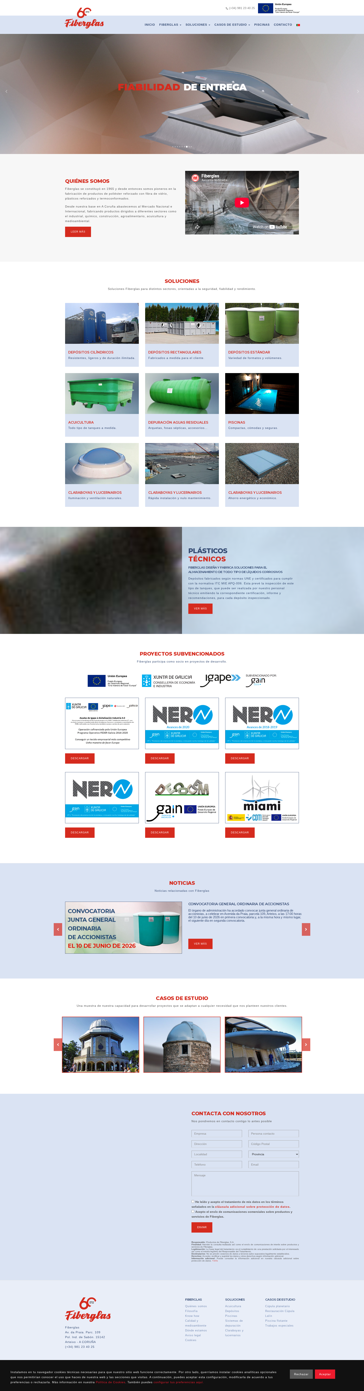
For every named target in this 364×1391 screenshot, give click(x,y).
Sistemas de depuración (234, 1323)
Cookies (191, 1340)
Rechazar (301, 1374)
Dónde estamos (196, 1330)
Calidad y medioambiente (195, 1323)
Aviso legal (193, 1335)
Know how (192, 1315)
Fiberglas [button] (169, 24)
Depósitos (232, 1311)
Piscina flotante (276, 1320)
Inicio (150, 24)
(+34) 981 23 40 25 (80, 1346)
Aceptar (325, 1374)
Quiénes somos (196, 1306)
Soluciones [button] (197, 24)
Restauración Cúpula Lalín (279, 1313)
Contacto (283, 24)
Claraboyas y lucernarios (234, 1333)
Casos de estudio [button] (231, 24)
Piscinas (262, 24)
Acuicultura (233, 1306)
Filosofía (191, 1311)
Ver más (200, 608)
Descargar (80, 758)
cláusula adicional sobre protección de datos (252, 1206)
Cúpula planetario (277, 1306)
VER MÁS (200, 943)
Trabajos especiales (279, 1325)
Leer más (78, 231)
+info (215, 1261)
